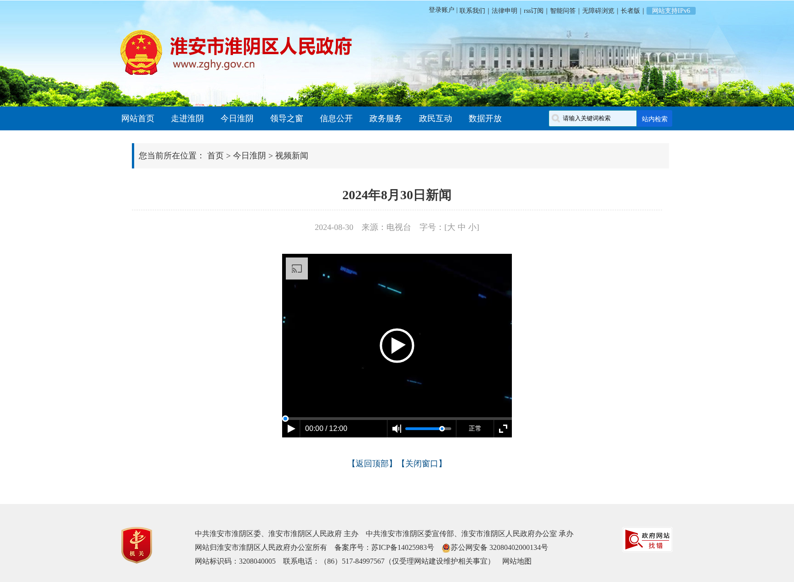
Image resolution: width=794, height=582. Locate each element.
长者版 (630, 10)
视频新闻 (291, 155)
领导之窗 (286, 118)
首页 (215, 155)
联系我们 (471, 10)
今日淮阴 (237, 118)
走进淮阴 (187, 118)
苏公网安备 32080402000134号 (499, 547)
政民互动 (435, 118)
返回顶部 (372, 463)
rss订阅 (534, 10)
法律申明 (504, 10)
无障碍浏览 (598, 10)
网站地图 (517, 561)
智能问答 (563, 10)
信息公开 (336, 118)
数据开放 (485, 118)
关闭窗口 (421, 463)
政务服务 (386, 118)
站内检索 (655, 119)
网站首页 (137, 118)
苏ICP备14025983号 (402, 547)
